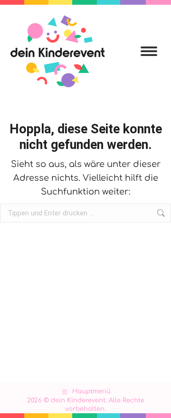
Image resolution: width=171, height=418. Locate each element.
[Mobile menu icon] (149, 51)
